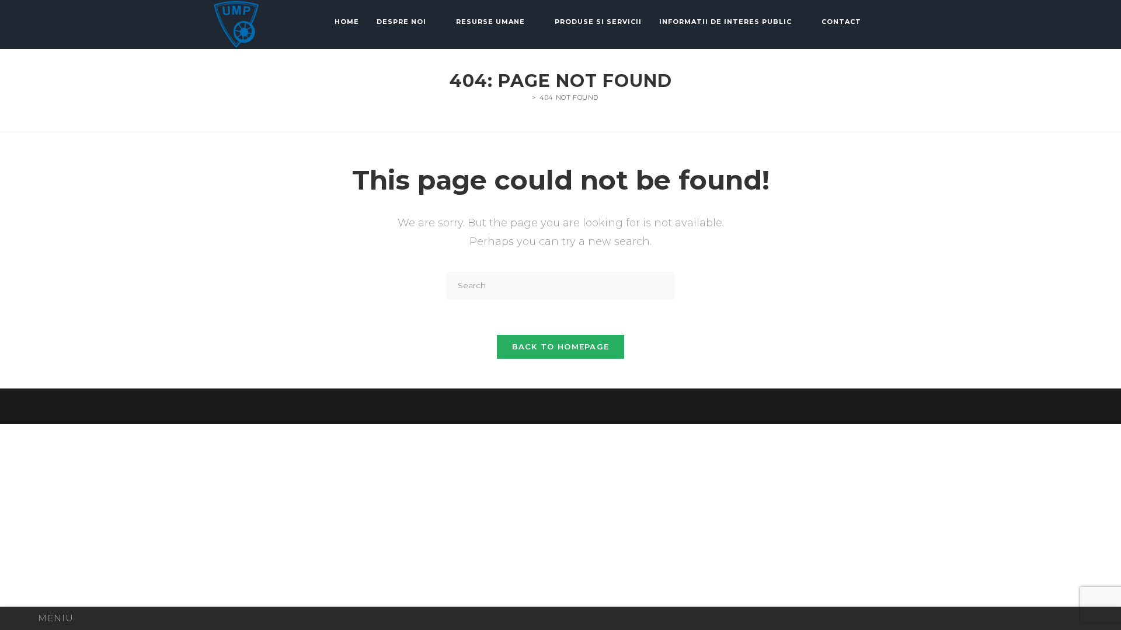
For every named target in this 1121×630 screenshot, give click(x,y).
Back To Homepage (561, 346)
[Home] (525, 97)
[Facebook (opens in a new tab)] (907, 22)
